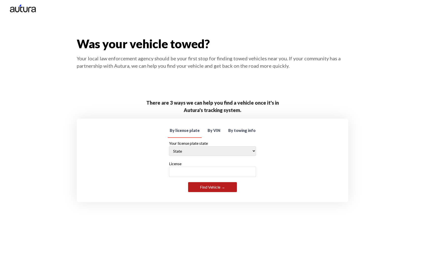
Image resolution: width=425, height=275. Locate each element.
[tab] (185, 131)
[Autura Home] (23, 9)
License (175, 163)
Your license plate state (188, 143)
